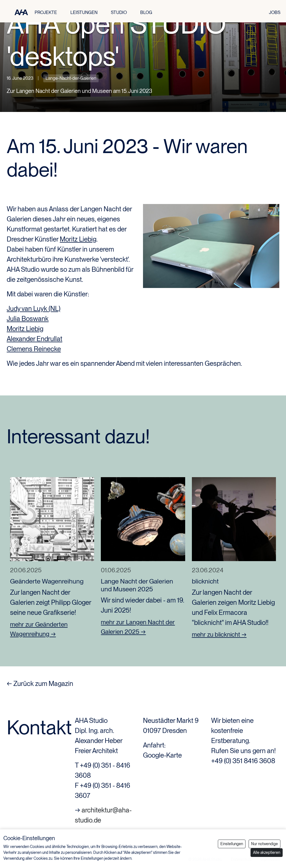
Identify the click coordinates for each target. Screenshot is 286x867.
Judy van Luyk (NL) (33, 308)
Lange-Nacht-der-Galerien (71, 78)
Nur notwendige (264, 844)
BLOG (146, 12)
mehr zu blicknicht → (219, 634)
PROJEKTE (46, 12)
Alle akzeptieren (266, 852)
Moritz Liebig (78, 239)
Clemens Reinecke (34, 349)
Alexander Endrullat (34, 339)
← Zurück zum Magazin (40, 683)
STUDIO (119, 12)
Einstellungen (231, 844)
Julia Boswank (28, 319)
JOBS (274, 12)
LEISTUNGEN (83, 12)
